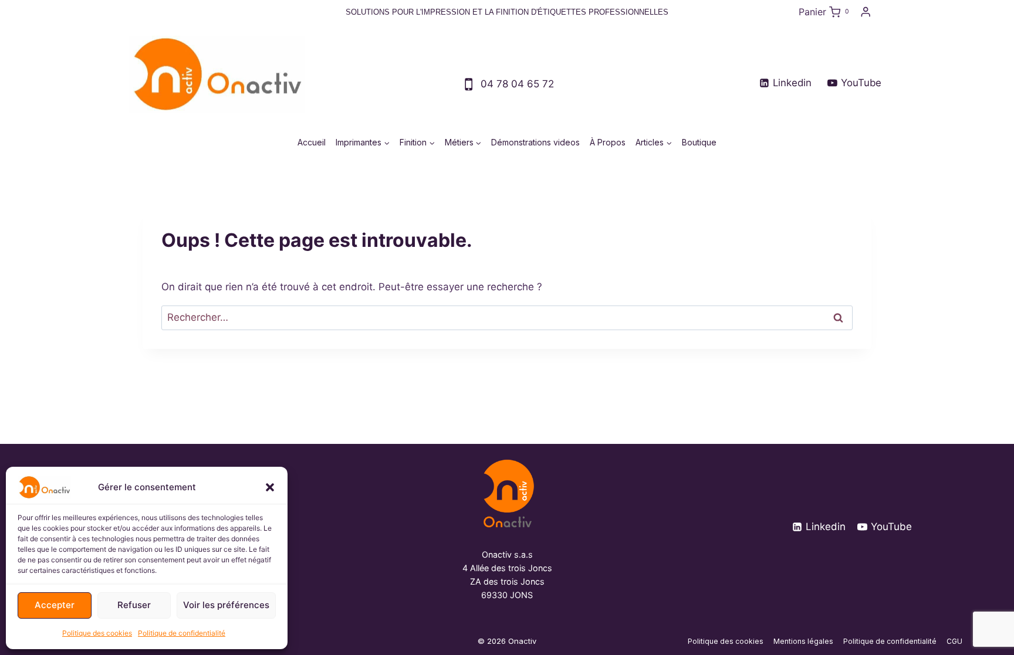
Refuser (134, 604)
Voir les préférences (226, 604)
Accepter (55, 604)
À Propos (608, 142)
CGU (954, 641)
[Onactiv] (507, 494)
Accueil (312, 142)
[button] (270, 487)
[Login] (865, 12)
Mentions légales (803, 641)
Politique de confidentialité (181, 633)
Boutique (699, 142)
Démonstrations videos (535, 142)
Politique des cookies (97, 633)
